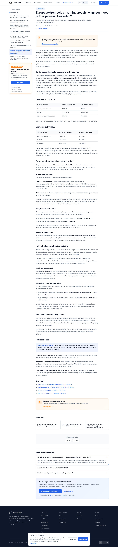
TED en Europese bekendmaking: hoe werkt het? (20, 46)
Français (45, 28)
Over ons (79, 515)
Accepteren (83, 539)
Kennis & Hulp (67, 2)
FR (83, 2)
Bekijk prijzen (47, 406)
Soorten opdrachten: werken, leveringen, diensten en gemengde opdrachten (19, 58)
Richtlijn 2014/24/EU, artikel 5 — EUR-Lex (51, 390)
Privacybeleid (33, 543)
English (40, 28)
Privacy (97, 515)
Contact (79, 519)
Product (28, 2)
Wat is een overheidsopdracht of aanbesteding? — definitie (19, 21)
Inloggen (93, 2)
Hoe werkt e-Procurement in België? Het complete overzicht (20, 32)
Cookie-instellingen (100, 525)
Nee (77, 440)
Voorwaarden (99, 519)
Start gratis (104, 2)
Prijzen (58, 2)
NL (80, 2)
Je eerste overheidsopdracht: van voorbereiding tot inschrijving (19, 16)
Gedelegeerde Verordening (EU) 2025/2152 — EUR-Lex (56, 387)
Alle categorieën (15, 9)
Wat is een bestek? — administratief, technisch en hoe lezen (20, 41)
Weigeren (73, 539)
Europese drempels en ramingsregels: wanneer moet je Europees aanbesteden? (20, 52)
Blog (60, 515)
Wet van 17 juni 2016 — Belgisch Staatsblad (52, 393)
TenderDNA (44, 515)
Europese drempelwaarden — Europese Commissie (55, 384)
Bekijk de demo (68, 491)
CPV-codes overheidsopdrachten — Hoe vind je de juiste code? (20, 36)
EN (86, 2)
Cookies (97, 522)
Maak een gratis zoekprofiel (50, 44)
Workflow (43, 519)
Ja (69, 440)
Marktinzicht (44, 522)
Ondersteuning (48, 2)
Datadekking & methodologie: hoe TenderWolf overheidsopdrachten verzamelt (19, 26)
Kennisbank (62, 519)
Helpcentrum (62, 522)
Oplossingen (37, 2)
